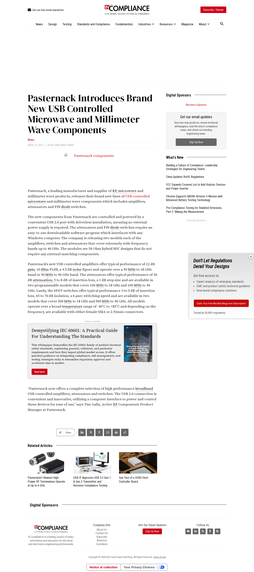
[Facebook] (99, 432)
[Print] (116, 432)
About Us (102, 529)
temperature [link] (72, 306)
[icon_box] (46, 10)
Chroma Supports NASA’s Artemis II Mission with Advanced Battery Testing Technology (194, 198)
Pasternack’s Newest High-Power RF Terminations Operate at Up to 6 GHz (46, 481)
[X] (90, 432)
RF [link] (114, 191)
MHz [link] (132, 269)
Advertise (102, 540)
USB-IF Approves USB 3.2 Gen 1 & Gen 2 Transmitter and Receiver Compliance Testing (92, 481)
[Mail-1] (188, 531)
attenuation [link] (42, 280)
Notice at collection (104, 567)
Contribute (101, 544)
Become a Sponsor (196, 104)
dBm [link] (45, 269)
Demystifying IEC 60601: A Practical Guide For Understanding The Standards (75, 333)
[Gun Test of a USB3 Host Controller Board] (138, 463)
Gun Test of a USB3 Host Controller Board (133, 479)
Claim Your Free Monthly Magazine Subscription (221, 303)
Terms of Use (159, 557)
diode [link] (65, 207)
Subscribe (102, 537)
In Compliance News (62, 145)
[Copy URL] (124, 432)
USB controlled (137, 196)
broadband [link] (144, 389)
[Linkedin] (82, 432)
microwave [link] (127, 191)
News (31, 139)
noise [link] (77, 269)
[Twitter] (203, 531)
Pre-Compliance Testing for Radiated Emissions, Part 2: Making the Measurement (194, 210)
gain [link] (31, 269)
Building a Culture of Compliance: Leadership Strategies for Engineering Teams (192, 167)
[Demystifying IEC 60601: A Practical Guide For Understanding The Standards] (138, 343)
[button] (221, 24)
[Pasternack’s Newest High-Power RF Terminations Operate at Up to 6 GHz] (47, 463)
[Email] (107, 432)
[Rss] (217, 531)
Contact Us (102, 533)
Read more (39, 371)
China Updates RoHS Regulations (185, 177)
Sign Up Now (196, 142)
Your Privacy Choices (139, 567)
